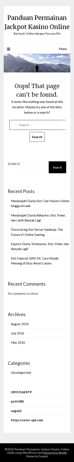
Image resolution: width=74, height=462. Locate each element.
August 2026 (20, 324)
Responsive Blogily (55, 452)
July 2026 (17, 333)
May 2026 (18, 342)
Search (14, 164)
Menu (63, 49)
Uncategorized (21, 372)
